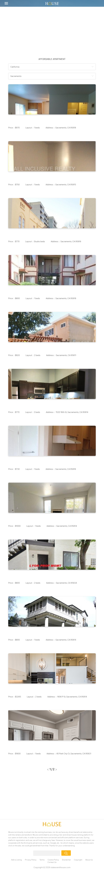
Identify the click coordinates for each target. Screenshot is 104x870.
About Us (89, 860)
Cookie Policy (53, 860)
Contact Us (52, 862)
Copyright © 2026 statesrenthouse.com (52, 867)
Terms (42, 860)
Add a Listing (16, 860)
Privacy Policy (30, 860)
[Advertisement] (52, 31)
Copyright (78, 860)
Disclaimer (66, 860)
